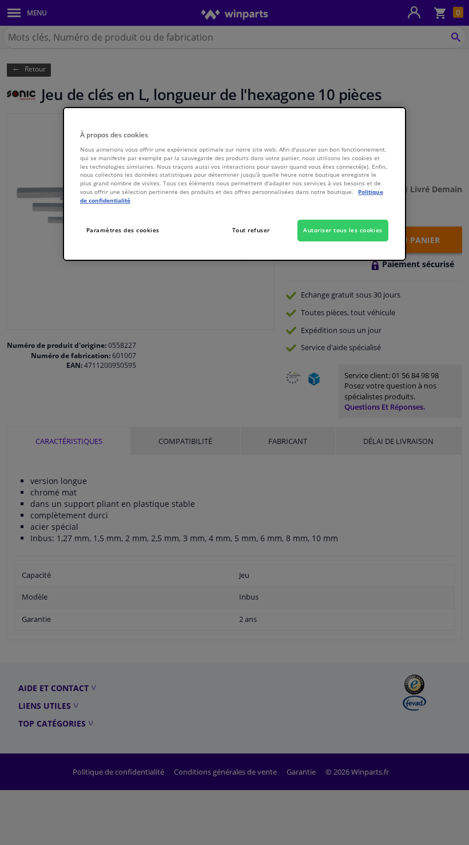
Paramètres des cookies (123, 230)
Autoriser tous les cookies (343, 230)
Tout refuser (251, 230)
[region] (234, 184)
